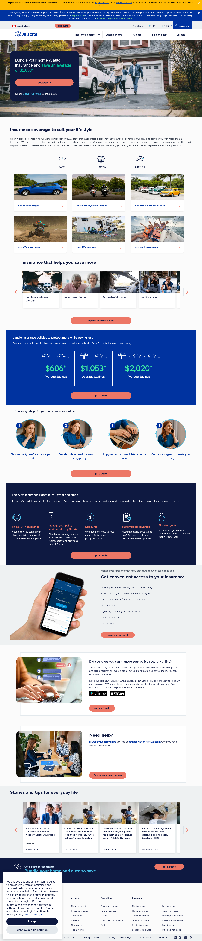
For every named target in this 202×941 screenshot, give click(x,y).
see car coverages (28, 205)
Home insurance (140, 911)
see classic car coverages (150, 205)
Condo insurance (140, 915)
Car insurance (139, 906)
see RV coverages (87, 247)
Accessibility (145, 937)
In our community (80, 911)
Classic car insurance (172, 920)
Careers (75, 920)
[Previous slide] (14, 289)
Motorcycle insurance (172, 915)
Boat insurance (169, 925)
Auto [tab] (62, 166)
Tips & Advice (78, 930)
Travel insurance (170, 911)
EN (167, 26)
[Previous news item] (14, 827)
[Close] (199, 3)
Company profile (79, 906)
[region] (32, 905)
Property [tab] (101, 166)
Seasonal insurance (141, 930)
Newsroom (76, 925)
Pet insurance (169, 906)
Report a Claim (124, 2)
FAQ (103, 925)
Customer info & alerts (112, 920)
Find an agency (108, 911)
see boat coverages (146, 247)
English (29, 914)
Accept (32, 921)
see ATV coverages (29, 247)
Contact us (76, 915)
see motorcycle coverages (92, 205)
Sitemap (163, 937)
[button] (101, 887)
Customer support (110, 906)
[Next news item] (184, 827)
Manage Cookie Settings (120, 937)
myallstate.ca (102, 2)
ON (153, 26)
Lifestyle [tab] (140, 166)
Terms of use (69, 937)
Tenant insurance (140, 920)
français (39, 914)
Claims (104, 915)
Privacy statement (92, 937)
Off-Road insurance (171, 930)
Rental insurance (140, 925)
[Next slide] (184, 289)
